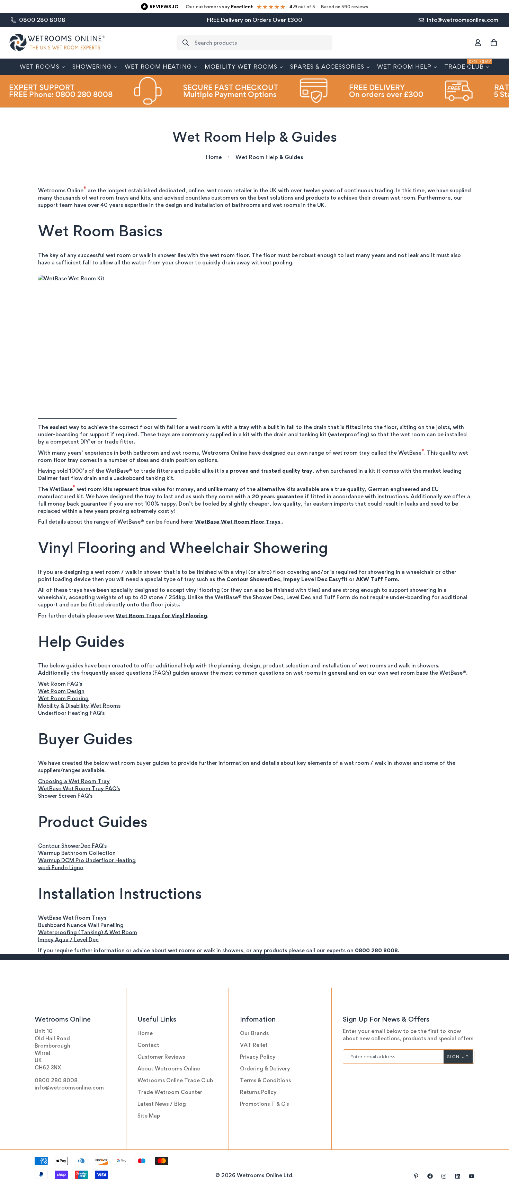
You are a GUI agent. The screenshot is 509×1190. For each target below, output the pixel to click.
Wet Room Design (61, 691)
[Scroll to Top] (495, 1152)
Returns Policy (258, 1092)
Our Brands (254, 1033)
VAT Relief (254, 1045)
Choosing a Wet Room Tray (74, 781)
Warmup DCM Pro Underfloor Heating (87, 860)
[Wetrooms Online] (57, 43)
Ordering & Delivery (265, 1068)
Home (214, 157)
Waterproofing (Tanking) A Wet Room (87, 932)
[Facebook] (430, 1176)
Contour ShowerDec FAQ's (72, 845)
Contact (148, 1045)
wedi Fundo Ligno (60, 867)
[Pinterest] (416, 1176)
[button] (494, 43)
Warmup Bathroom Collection (77, 853)
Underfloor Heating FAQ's (71, 713)
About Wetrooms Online (168, 1068)
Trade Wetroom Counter (169, 1092)
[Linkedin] (458, 1176)
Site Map (148, 1115)
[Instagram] (444, 1176)
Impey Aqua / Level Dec (68, 939)
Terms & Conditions (265, 1080)
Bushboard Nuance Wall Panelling (81, 925)
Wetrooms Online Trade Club (175, 1080)
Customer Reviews (161, 1056)
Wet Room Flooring (63, 698)
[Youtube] (471, 1176)
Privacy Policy (258, 1056)
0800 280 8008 (56, 1080)
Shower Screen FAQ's (65, 796)
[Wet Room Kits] (107, 416)
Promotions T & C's (264, 1104)
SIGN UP (458, 1056)
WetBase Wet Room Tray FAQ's (79, 788)
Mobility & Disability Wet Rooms (79, 705)
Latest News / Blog (161, 1104)
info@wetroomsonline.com (69, 1087)
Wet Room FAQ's (60, 684)
